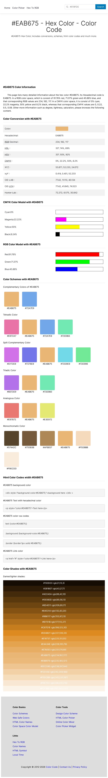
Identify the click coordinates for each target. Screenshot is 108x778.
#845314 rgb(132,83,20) (54, 610)
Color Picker (18, 7)
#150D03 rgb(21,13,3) (54, 583)
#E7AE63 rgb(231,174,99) (54, 649)
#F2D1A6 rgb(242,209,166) (54, 672)
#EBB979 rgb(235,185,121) (54, 660)
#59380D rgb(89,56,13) (54, 599)
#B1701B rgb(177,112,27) (54, 622)
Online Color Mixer (65, 722)
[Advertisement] (54, 62)
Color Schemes (20, 713)
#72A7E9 (29, 308)
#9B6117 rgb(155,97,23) (54, 616)
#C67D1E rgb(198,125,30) (54, 627)
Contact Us (65, 767)
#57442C (11, 447)
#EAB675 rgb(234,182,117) (54, 655)
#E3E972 (47, 419)
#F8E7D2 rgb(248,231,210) (54, 683)
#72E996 (83, 363)
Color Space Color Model (25, 726)
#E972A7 (11, 336)
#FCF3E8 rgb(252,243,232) (54, 688)
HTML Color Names (22, 722)
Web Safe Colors (21, 717)
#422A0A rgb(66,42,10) (54, 594)
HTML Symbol (20, 750)
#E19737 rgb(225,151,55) (54, 638)
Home (7, 7)
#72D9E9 (65, 363)
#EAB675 (11, 308)
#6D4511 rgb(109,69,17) (54, 605)
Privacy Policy (80, 767)
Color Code (52, 767)
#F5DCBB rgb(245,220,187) (54, 677)
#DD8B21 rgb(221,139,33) (54, 633)
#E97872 (11, 419)
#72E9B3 (65, 336)
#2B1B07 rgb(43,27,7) (54, 588)
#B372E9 (11, 391)
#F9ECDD (12, 468)
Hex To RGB (33, 7)
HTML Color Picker (65, 717)
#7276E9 (29, 363)
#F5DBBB (83, 447)
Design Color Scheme (66, 713)
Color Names (19, 746)
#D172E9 (11, 363)
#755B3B (29, 447)
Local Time (18, 754)
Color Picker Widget (66, 726)
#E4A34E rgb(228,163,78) (54, 644)
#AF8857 (47, 447)
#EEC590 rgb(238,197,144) (54, 666)
